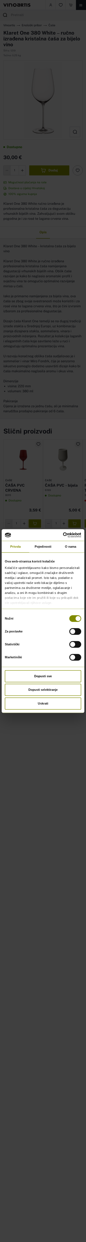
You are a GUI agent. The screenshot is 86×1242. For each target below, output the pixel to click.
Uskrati (43, 703)
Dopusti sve (43, 676)
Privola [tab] (15, 546)
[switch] (75, 631)
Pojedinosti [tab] (43, 546)
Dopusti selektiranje (43, 689)
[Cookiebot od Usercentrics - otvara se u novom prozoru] (63, 535)
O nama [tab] (70, 546)
